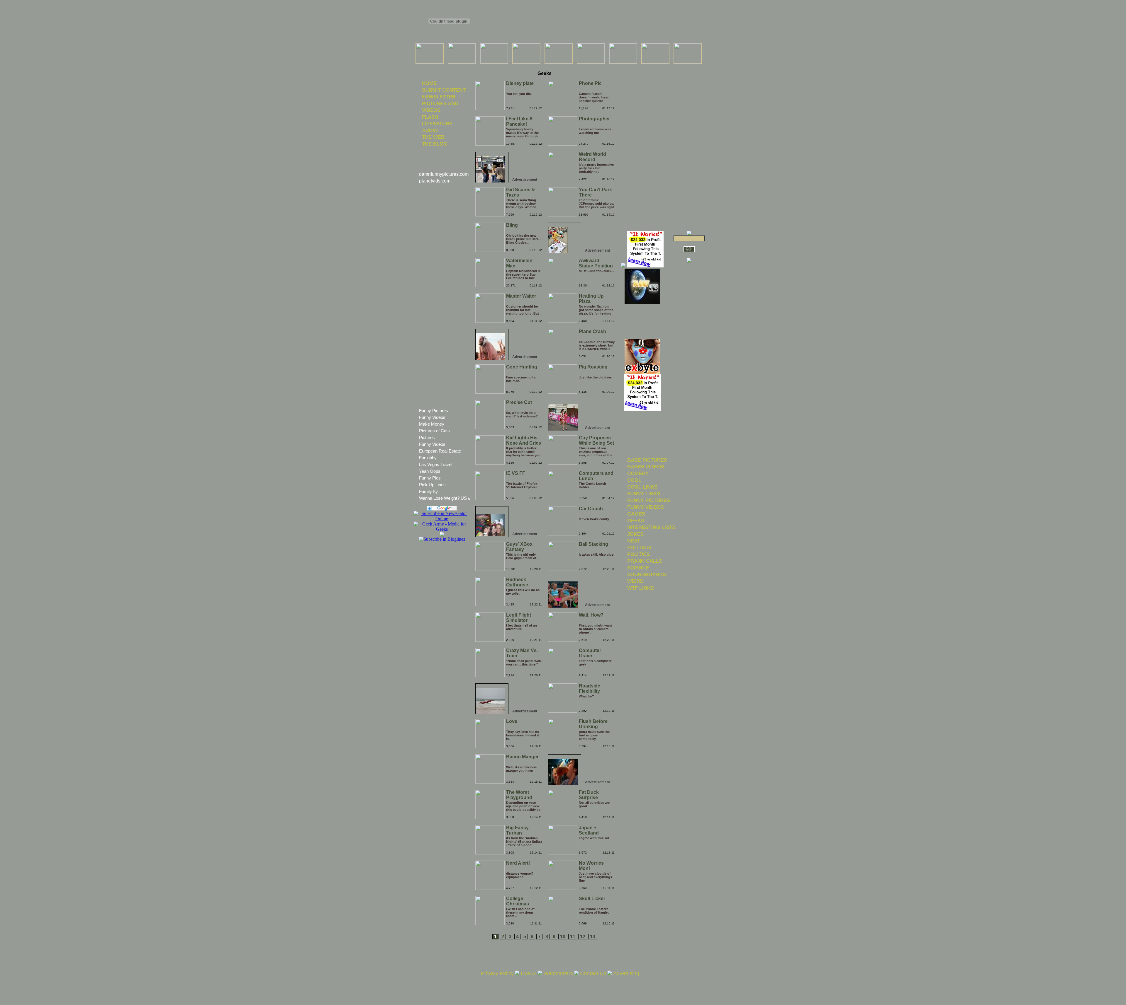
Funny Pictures (433, 410)
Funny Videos (432, 417)
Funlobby (428, 457)
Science (638, 568)
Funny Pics (430, 477)
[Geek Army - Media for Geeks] (441, 518)
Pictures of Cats (434, 430)
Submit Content (444, 90)
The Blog (434, 144)
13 (592, 936)
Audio (430, 130)
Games (636, 514)
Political (640, 547)
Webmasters (558, 973)
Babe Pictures (647, 460)
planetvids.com (434, 180)
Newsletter (438, 97)
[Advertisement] (544, 67)
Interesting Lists (651, 527)
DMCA (528, 973)
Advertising (626, 973)
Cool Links (642, 487)
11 (572, 936)
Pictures (427, 437)
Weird (635, 581)
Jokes (635, 534)
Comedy (638, 473)
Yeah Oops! (430, 471)
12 (582, 936)
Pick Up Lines (432, 484)
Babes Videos (645, 467)
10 (562, 936)
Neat (633, 541)
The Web (433, 137)
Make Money (431, 424)
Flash (430, 117)
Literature (437, 124)
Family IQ (428, 491)
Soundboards (646, 574)
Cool (634, 480)
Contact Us (593, 973)
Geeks (635, 520)
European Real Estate (440, 450)
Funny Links (643, 493)
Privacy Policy (497, 973)
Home (429, 83)
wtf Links (640, 588)
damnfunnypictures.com (444, 174)
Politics (638, 554)
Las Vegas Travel (435, 464)
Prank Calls (644, 561)
